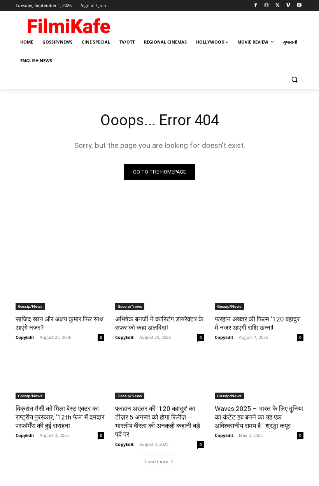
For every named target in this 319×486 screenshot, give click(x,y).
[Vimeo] (288, 5)
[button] (294, 79)
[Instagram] (266, 5)
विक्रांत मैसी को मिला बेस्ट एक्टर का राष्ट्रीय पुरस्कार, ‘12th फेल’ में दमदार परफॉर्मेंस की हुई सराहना (60, 417)
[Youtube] (298, 5)
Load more (156, 461)
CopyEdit (25, 337)
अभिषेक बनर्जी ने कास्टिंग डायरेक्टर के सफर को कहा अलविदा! (159, 323)
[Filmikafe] (68, 24)
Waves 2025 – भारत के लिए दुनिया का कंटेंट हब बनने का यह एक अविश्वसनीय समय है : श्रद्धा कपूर (259, 417)
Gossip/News (30, 306)
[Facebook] (255, 5)
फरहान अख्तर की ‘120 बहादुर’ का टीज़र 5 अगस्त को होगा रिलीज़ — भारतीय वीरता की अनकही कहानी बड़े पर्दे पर (157, 421)
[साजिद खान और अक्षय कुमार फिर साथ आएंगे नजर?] (60, 287)
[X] (277, 5)
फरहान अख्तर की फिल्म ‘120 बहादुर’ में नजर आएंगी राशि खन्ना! (258, 323)
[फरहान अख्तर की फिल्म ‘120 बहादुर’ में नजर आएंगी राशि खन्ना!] (259, 287)
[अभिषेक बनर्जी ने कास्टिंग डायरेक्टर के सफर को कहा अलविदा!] (159, 287)
